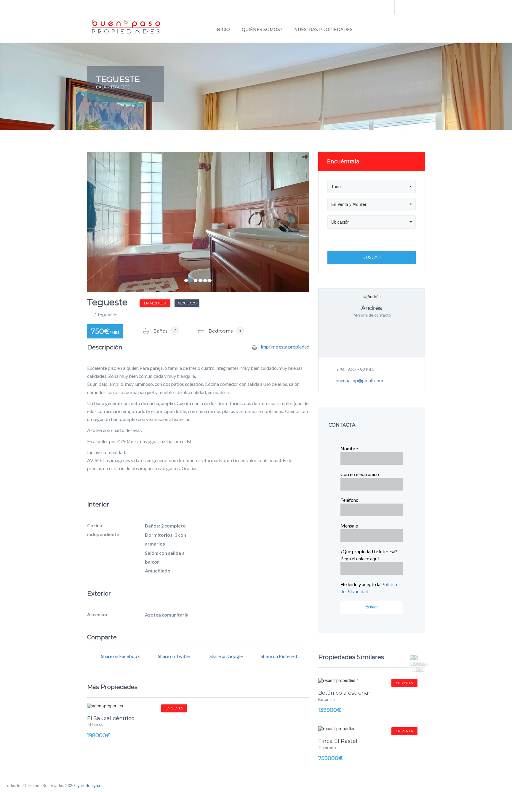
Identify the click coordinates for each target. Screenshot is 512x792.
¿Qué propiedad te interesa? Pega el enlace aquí (368, 555)
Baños (160, 331)
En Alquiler (155, 303)
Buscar (371, 257)
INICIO (222, 29)
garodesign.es (90, 785)
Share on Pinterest (279, 656)
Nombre (349, 448)
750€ (105, 331)
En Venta (174, 708)
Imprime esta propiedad (284, 346)
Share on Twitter (174, 656)
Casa (101, 87)
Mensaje (349, 525)
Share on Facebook (120, 656)
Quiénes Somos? (262, 29)
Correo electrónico (359, 474)
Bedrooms (221, 331)
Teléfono (349, 500)
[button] (417, 657)
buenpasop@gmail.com (359, 380)
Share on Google (226, 656)
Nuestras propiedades (323, 29)
